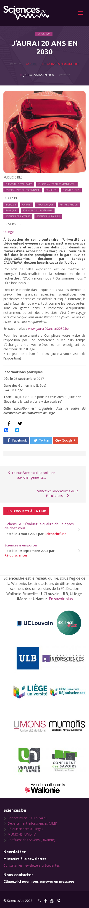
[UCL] (49, 623)
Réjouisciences (16, 555)
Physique (10, 210)
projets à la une (26, 511)
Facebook (19, 440)
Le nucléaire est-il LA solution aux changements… (33, 475)
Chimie (26, 204)
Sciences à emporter (21, 545)
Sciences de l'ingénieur (37, 210)
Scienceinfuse (55, 534)
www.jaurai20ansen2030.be (48, 328)
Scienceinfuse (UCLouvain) (27, 818)
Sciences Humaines (48, 216)
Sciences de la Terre (17, 216)
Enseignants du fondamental (56, 184)
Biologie (10, 204)
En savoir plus (61, 598)
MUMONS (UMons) (22, 834)
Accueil (31, 64)
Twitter (44, 440)
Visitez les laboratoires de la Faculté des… (57, 493)
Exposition (44, 33)
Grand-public (71, 190)
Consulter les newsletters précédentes (31, 865)
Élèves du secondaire (18, 184)
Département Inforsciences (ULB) (32, 823)
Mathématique (69, 204)
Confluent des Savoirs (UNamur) (31, 840)
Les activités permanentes (60, 64)
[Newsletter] (58, 900)
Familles (51, 190)
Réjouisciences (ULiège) (25, 829)
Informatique (45, 204)
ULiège (8, 231)
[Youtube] (52, 900)
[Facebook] (45, 900)
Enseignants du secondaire (22, 190)
